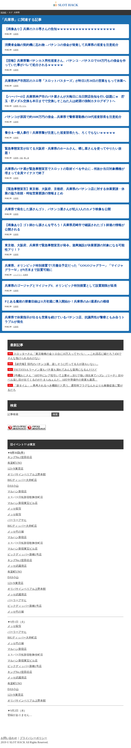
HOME (3, 12)
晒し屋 (26, 158)
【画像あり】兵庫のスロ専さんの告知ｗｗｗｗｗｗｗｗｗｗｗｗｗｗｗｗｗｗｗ (60, 29)
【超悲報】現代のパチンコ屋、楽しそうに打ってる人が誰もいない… (53, 364)
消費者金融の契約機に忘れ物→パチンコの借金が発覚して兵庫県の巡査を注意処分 (61, 44)
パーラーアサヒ (17, 520)
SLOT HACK (68, 5)
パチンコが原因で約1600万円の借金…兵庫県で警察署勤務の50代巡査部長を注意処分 (63, 117)
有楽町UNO (15, 462)
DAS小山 (13, 485)
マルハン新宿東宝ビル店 (23, 503)
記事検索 (13, 414)
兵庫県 (15, 34)
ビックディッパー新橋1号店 (25, 554)
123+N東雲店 (15, 468)
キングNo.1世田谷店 (20, 457)
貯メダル (22, 106)
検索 (55, 414)
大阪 (21, 158)
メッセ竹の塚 (16, 531)
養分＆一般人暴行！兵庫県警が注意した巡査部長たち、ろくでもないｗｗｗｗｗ (60, 132)
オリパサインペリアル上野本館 (27, 474)
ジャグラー (17, 275)
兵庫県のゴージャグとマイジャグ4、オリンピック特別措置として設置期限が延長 (61, 285)
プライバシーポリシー (33, 738)
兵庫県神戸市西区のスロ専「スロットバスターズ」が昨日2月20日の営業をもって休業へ (65, 80)
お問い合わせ (9, 738)
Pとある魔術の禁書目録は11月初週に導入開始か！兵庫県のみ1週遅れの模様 (57, 301)
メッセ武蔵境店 (17, 565)
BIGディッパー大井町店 (22, 480)
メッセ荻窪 (14, 508)
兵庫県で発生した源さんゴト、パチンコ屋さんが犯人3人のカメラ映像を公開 (58, 209)
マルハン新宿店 (17, 491)
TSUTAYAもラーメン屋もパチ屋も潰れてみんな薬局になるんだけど (52, 369)
